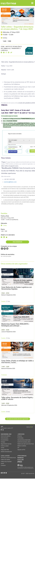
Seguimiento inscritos (6, 443)
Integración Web (5, 449)
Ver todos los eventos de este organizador (17, 419)
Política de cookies (5, 459)
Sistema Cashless (22, 445)
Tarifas (2, 447)
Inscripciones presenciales (24, 440)
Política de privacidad (6, 461)
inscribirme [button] (17, 242)
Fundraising (20, 438)
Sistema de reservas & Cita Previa (26, 443)
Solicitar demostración (6, 451)
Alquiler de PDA (21, 449)
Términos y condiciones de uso (8, 457)
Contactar (3, 465)
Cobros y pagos (4, 445)
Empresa (20, 436)
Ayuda (2, 463)
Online (5, 38)
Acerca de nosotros (5, 436)
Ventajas (3, 441)
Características (4, 440)
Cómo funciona (4, 438)
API (18, 447)
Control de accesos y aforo (24, 441)
